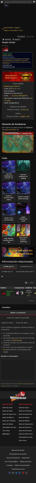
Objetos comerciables (10, 30)
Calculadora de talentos (10, 427)
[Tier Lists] (22, 440)
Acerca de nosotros (13, 458)
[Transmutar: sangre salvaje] (3, 293)
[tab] (8, 266)
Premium (10, 465)
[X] (13, 472)
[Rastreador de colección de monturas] (18, 252)
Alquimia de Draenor (29, 291)
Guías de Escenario (25, 430)
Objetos (16, 28)
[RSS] (26, 472)
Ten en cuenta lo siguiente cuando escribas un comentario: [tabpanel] (18, 356)
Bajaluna (29, 127)
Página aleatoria (25, 461)
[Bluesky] (16, 472)
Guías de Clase (7, 407)
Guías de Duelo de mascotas (26, 427)
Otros (21, 30)
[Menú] (2, 2)
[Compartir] (34, 2)
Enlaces (22, 36)
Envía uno (24, 109)
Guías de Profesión (8, 421)
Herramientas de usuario (18, 454)
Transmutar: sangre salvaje (10, 293)
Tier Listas (6, 430)
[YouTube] (23, 472)
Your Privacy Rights (11, 461)
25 (10, 88)
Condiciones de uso (18, 469)
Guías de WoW (7, 404)
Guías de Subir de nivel (10, 414)
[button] (12, 139)
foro (4, 349)
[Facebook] (19, 472)
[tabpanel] (18, 291)
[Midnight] (6, 434)
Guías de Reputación (26, 424)
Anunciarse (26, 458)
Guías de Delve (7, 411)
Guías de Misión (24, 421)
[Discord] (9, 472)
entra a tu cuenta (22, 383)
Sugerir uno (25, 116)
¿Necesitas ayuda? (18, 450)
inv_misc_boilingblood (19, 96)
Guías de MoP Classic (26, 404)
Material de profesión (12, 86)
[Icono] (5, 49)
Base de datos (8, 28)
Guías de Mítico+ (8, 417)
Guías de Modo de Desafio (26, 434)
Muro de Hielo (11, 130)
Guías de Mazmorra (25, 414)
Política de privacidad (22, 465)
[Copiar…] (26, 282)
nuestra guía (17, 340)
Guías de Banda (7, 424)
